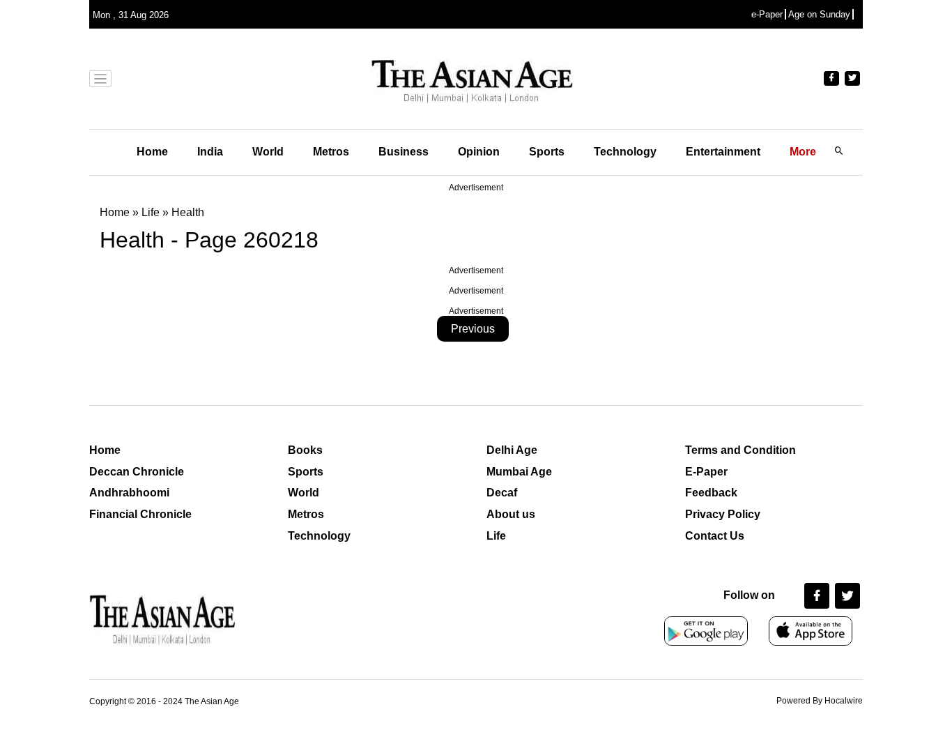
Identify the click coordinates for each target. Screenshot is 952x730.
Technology (625, 152)
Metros (331, 152)
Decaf (501, 493)
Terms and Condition (740, 450)
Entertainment (723, 152)
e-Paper (767, 14)
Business (403, 152)
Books (305, 450)
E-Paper (706, 472)
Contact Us (714, 536)
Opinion (479, 152)
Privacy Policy (722, 514)
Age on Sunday (819, 14)
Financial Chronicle (140, 514)
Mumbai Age (519, 472)
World (268, 152)
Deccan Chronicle (136, 472)
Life (496, 536)
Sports (547, 152)
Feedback (711, 493)
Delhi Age (511, 450)
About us (510, 514)
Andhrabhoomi (129, 493)
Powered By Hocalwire (819, 701)
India (210, 152)
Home (152, 152)
